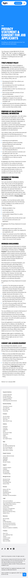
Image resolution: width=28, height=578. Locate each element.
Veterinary (5, 437)
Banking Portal (6, 480)
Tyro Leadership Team (8, 534)
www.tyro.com (5, 67)
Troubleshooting (6, 473)
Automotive (5, 434)
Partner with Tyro (7, 489)
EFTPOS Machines (7, 396)
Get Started (18, 3)
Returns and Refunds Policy (9, 511)
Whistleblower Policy (7, 510)
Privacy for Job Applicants (9, 508)
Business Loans (6, 409)
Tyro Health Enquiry (7, 438)
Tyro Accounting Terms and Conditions (11, 502)
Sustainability (6, 539)
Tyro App (5, 444)
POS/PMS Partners (7, 492)
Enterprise (5, 426)
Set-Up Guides (6, 472)
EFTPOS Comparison (7, 397)
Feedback (5, 469)
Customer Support (7, 467)
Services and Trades (7, 432)
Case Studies (6, 526)
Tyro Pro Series (6, 416)
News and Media (6, 540)
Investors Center (6, 537)
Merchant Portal (6, 479)
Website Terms (6, 513)
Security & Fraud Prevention (9, 523)
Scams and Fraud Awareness (9, 524)
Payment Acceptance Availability (10, 527)
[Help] (24, 574)
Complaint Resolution (8, 505)
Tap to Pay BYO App (7, 421)
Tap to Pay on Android (8, 450)
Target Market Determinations (9, 504)
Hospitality (5, 429)
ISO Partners (5, 490)
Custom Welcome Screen (8, 456)
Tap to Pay (5, 419)
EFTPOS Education (7, 521)
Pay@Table (5, 459)
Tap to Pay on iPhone (7, 448)
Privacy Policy (6, 507)
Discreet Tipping (6, 462)
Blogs (4, 520)
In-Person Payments (7, 394)
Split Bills (5, 460)
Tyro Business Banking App (9, 445)
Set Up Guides (6, 518)
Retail (4, 431)
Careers (4, 536)
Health (4, 435)
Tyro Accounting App (7, 447)
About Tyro (5, 533)
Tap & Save (5, 457)
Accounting (5, 410)
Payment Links (6, 418)
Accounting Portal (7, 482)
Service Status (6, 470)
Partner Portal (6, 483)
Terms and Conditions (8, 501)
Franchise (5, 428)
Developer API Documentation (9, 495)
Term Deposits (6, 407)
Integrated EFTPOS (7, 399)
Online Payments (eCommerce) (10, 400)
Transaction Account (7, 406)
